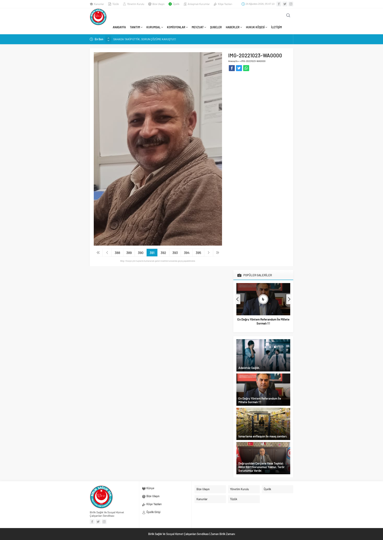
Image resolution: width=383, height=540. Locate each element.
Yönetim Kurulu (135, 4)
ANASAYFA (119, 27)
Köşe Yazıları (225, 4)
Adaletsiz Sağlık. (249, 367)
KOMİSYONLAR (176, 27)
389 (129, 252)
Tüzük (115, 4)
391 (152, 252)
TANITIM (135, 27)
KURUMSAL (153, 27)
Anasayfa (233, 61)
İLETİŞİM (276, 27)
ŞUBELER (216, 27)
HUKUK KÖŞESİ (255, 27)
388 (117, 252)
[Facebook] (278, 4)
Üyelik (176, 4)
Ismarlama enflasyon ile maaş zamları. (262, 436)
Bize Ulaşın (158, 4)
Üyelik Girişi (153, 512)
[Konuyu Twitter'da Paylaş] (239, 68)
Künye (150, 488)
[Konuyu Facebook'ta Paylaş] (232, 68)
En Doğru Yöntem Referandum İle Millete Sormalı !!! (263, 321)
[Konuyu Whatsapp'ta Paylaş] (246, 68)
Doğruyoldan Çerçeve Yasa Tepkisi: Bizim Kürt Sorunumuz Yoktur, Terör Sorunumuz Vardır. (261, 467)
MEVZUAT (198, 27)
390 (140, 252)
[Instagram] (290, 4)
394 (187, 252)
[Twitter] (284, 4)
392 (163, 252)
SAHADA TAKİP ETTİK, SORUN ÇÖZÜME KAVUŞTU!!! (144, 39)
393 (175, 252)
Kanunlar (99, 4)
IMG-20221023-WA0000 (253, 61)
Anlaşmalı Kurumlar (199, 4)
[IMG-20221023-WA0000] (158, 148)
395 (198, 252)
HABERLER (233, 27)
